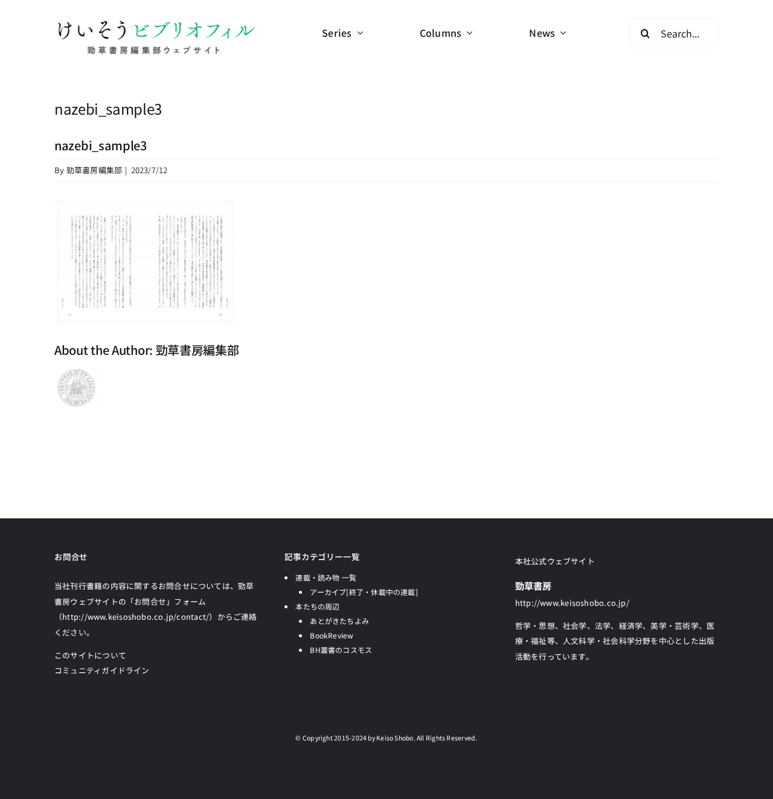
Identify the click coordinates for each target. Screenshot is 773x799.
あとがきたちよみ (339, 621)
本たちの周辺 (317, 606)
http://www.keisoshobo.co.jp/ (572, 602)
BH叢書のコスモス (341, 650)
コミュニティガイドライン (102, 670)
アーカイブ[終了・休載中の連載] (364, 592)
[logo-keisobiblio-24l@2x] (156, 22)
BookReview (331, 635)
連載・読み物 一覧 (325, 577)
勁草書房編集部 (94, 170)
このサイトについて (90, 655)
